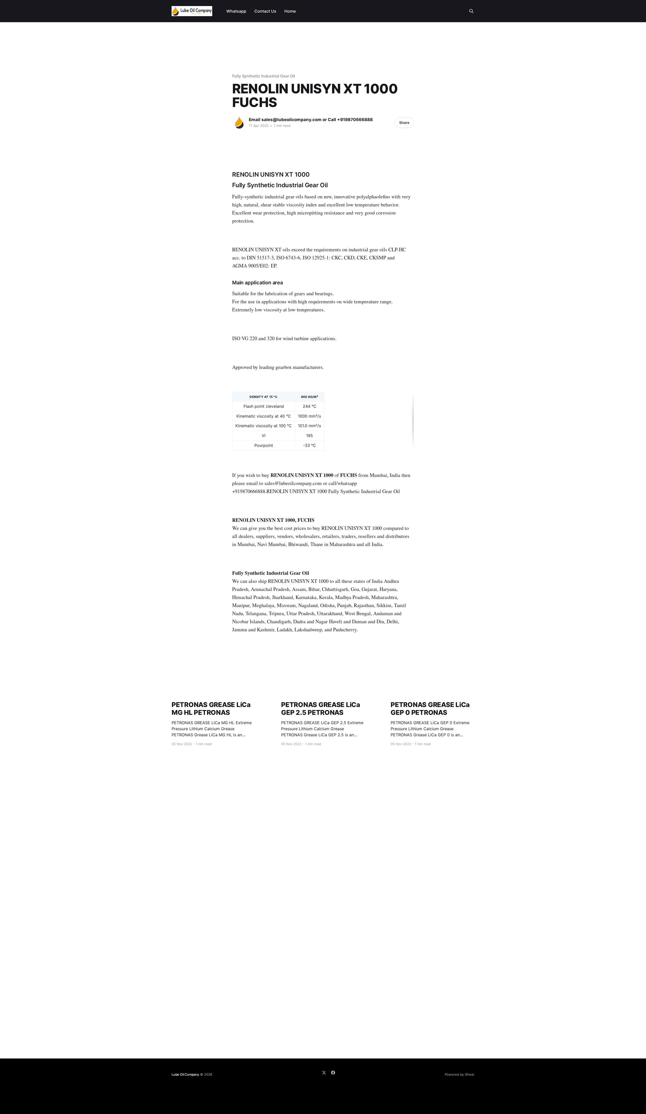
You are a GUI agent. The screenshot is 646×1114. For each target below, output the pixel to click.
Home (290, 11)
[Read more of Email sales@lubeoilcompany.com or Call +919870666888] (239, 123)
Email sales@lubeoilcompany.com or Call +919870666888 (311, 119)
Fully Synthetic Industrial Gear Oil (263, 75)
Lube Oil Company (185, 1074)
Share (404, 122)
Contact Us (265, 11)
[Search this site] (471, 11)
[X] (324, 1073)
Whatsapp (236, 11)
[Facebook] (333, 1073)
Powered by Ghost (459, 1074)
